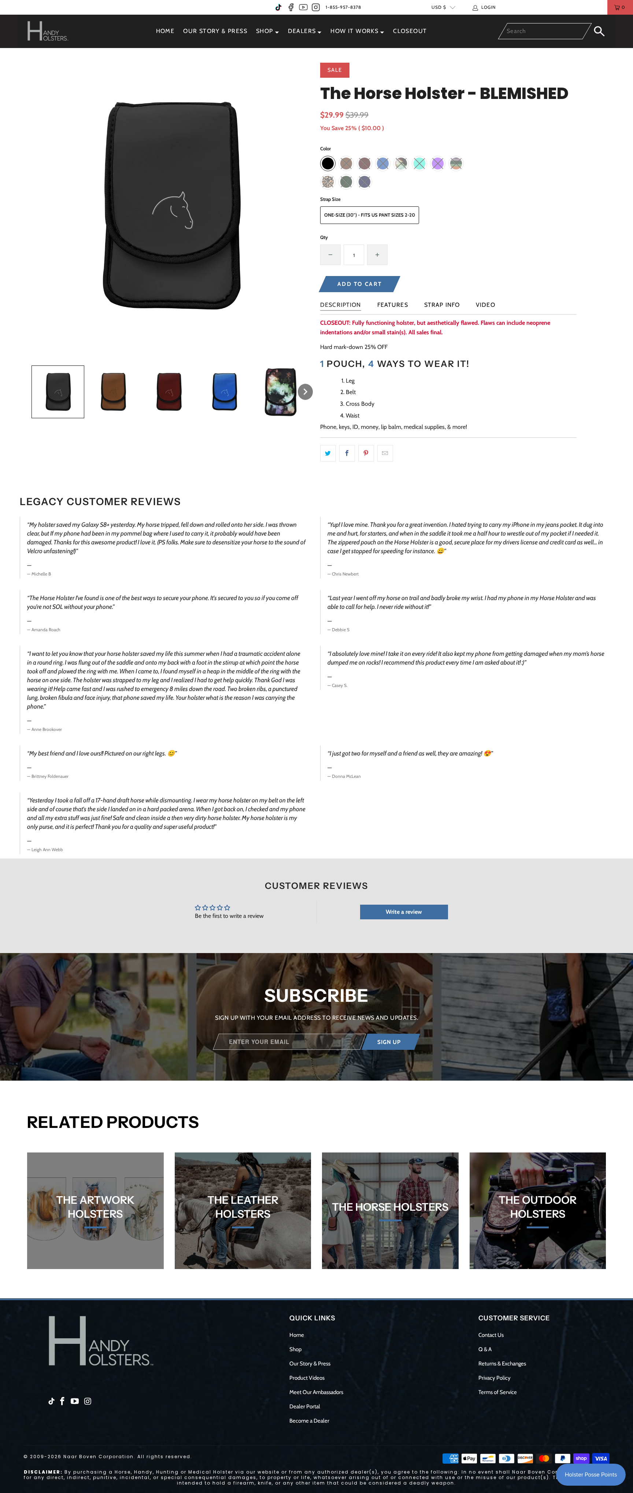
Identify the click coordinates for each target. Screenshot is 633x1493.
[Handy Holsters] (52, 31)
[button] (58, 391)
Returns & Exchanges (502, 1363)
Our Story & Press (309, 1363)
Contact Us (491, 1335)
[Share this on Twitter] (328, 453)
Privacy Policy (494, 1378)
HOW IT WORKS (354, 30)
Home (296, 1335)
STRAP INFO (442, 304)
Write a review (404, 911)
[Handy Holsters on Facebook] (290, 7)
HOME (165, 30)
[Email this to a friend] (385, 453)
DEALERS (302, 30)
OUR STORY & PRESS (215, 30)
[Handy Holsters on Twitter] (278, 7)
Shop (295, 1349)
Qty (324, 237)
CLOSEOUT (410, 30)
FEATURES (392, 304)
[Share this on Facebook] (347, 453)
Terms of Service (497, 1392)
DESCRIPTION (340, 304)
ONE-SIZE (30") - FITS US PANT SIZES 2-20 (369, 215)
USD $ (439, 7)
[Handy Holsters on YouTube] (303, 7)
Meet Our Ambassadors (316, 1392)
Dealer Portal (304, 1406)
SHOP (264, 30)
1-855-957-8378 (343, 7)
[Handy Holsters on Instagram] (315, 7)
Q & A (485, 1349)
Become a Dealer (309, 1420)
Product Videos (307, 1378)
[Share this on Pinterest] (366, 453)
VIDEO (485, 304)
